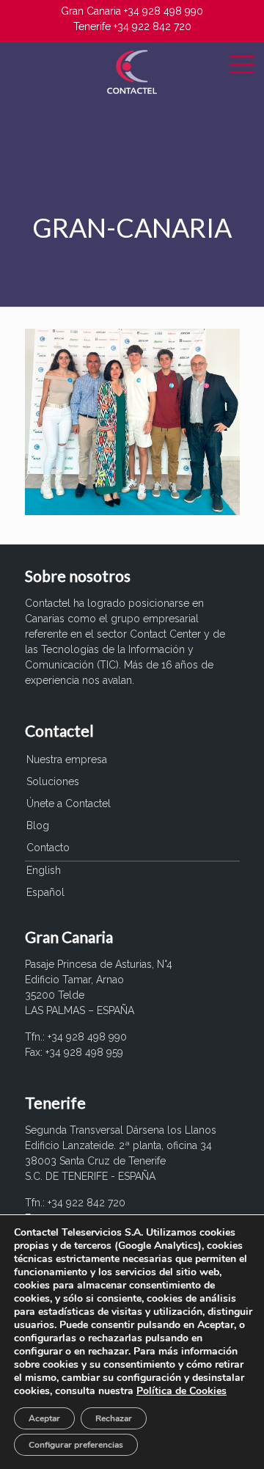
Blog (37, 825)
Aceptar (44, 1418)
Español (45, 892)
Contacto (48, 847)
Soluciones (52, 781)
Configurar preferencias (76, 1445)
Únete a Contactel (68, 803)
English (43, 870)
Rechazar (113, 1418)
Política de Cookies (181, 1391)
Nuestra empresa (66, 759)
